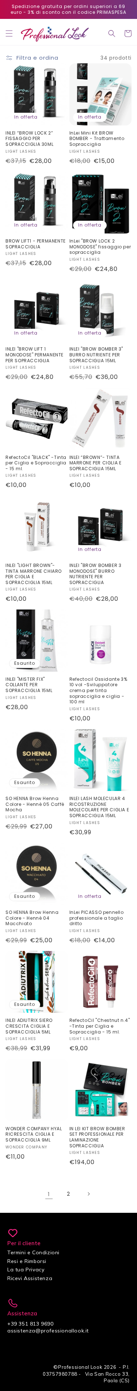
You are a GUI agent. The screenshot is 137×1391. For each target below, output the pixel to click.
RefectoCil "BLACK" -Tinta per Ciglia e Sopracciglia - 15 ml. (35, 463)
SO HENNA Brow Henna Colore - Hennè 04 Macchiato (31, 918)
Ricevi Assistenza (29, 1278)
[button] (9, 33)
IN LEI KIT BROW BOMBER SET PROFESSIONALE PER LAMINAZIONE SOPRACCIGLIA (97, 1137)
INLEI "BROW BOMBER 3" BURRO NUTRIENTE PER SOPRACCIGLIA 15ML (96, 354)
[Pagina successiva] (88, 1194)
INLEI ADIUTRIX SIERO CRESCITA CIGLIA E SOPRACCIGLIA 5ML (29, 1026)
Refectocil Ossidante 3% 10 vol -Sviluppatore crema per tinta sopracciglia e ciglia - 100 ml (98, 690)
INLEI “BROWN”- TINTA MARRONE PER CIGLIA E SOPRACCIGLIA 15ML (95, 463)
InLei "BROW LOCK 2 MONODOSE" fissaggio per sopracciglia (100, 246)
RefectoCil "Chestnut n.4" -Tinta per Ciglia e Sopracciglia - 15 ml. (99, 1026)
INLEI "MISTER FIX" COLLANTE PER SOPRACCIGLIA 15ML (28, 684)
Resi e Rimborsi (26, 1261)
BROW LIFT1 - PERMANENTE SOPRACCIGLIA (35, 243)
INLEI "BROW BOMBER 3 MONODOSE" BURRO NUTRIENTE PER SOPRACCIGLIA (95, 574)
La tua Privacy (25, 1269)
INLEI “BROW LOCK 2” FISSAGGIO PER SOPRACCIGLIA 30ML (29, 138)
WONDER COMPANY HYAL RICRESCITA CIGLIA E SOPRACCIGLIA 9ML (33, 1134)
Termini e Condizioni (33, 1252)
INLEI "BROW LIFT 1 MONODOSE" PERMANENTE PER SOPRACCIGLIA (34, 354)
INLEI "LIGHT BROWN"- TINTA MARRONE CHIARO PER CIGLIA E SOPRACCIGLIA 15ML (33, 574)
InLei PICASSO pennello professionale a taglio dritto (96, 918)
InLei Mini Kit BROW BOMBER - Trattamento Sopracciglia (97, 138)
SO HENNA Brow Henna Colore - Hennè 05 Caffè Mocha (34, 804)
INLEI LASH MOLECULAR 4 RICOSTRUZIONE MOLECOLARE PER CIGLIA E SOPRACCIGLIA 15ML (99, 807)
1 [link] (49, 1194)
